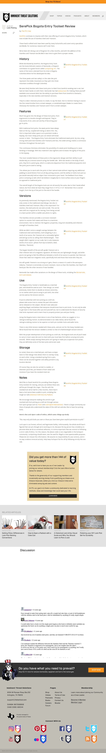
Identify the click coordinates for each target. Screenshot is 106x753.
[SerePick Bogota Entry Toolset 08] (75, 391)
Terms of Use (60, 695)
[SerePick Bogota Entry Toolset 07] (75, 125)
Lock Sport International (54, 405)
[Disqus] (53, 578)
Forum (47, 706)
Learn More (53, 496)
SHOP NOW (96, 670)
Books (47, 700)
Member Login (76, 702)
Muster (57, 703)
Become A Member (78, 700)
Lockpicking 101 (50, 69)
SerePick (22, 36)
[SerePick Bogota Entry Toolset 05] (75, 209)
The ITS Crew (26, 31)
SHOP (52, 16)
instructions (62, 91)
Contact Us (59, 700)
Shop (47, 692)
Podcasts (49, 698)
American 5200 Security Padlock (41, 395)
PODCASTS (77, 16)
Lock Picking (12, 28)
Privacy (57, 698)
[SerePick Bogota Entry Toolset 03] (75, 361)
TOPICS (59, 16)
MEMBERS (96, 16)
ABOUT (86, 16)
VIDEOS (67, 16)
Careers (48, 703)
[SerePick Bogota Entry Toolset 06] (75, 239)
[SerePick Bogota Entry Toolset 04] (75, 294)
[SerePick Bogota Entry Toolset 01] (75, 73)
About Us (58, 692)
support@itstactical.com (16, 700)
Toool (40, 405)
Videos (48, 695)
